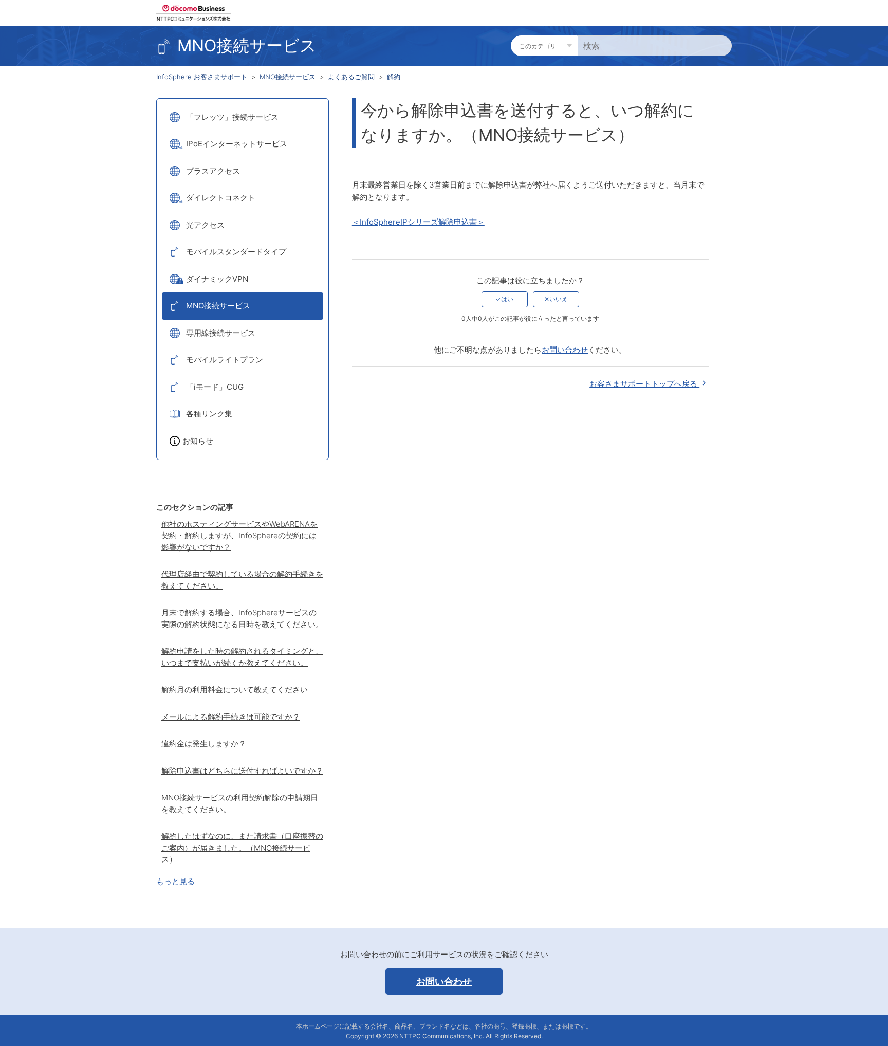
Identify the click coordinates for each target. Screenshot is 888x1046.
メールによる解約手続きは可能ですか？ (230, 717)
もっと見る (175, 881)
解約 (393, 76)
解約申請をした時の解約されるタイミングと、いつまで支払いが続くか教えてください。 (242, 657)
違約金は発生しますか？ (203, 743)
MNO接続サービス (288, 76)
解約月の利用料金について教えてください (234, 689)
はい (507, 299)
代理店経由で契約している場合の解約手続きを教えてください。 (242, 580)
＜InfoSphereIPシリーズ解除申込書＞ (418, 222)
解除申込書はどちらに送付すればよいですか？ (242, 771)
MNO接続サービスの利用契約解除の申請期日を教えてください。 (239, 803)
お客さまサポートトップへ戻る (644, 384)
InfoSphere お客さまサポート (201, 76)
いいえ (558, 299)
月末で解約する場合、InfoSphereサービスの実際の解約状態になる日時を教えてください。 (242, 618)
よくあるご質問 (351, 76)
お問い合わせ (565, 350)
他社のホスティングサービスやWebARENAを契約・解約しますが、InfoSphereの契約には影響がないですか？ (239, 535)
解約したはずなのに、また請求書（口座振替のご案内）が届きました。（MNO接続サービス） (242, 847)
